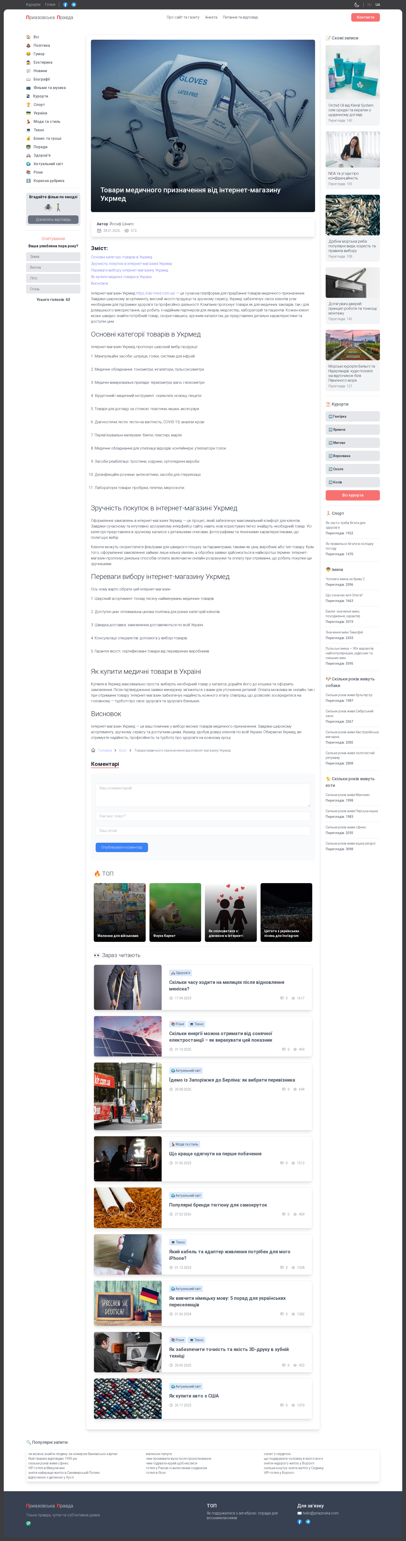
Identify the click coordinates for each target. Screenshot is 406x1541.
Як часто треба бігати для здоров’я (345, 525)
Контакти (365, 17)
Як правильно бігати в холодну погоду (350, 546)
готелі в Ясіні (156, 1473)
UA (377, 5)
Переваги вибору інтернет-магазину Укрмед (129, 270)
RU (369, 5)
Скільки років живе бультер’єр (349, 695)
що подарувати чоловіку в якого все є (293, 1458)
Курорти (33, 4)
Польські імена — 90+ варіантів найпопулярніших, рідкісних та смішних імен (350, 653)
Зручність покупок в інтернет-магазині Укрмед (131, 263)
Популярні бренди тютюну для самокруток (218, 1205)
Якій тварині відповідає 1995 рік (52, 1458)
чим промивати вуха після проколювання (178, 1458)
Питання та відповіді (240, 17)
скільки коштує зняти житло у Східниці (294, 1468)
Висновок (99, 283)
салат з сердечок (277, 1454)
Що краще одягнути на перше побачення (215, 1154)
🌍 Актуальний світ (186, 1070)
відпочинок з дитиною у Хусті (51, 1477)
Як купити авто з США (194, 1396)
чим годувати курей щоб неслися (171, 1463)
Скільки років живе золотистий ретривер (350, 755)
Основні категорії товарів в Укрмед (121, 257)
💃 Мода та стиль (184, 1144)
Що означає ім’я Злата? (344, 595)
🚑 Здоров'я (180, 973)
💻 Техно (196, 1024)
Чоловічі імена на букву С (345, 579)
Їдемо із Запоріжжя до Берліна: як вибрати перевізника (232, 1080)
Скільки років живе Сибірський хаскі (349, 713)
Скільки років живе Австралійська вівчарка (352, 734)
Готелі (50, 4)
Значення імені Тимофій (344, 632)
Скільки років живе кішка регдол (350, 843)
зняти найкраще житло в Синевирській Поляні (64, 1473)
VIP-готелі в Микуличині (46, 1468)
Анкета (211, 17)
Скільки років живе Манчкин (348, 795)
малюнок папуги (159, 1454)
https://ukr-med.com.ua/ (155, 293)
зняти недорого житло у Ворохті (289, 1463)
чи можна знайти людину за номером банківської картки (72, 1454)
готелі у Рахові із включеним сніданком (176, 1468)
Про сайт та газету (183, 17)
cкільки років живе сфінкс (48, 1463)
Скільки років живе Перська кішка (352, 811)
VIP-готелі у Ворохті (279, 1473)
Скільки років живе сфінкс (346, 827)
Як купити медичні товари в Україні (121, 277)
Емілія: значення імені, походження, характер (343, 613)
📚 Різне (177, 1024)
